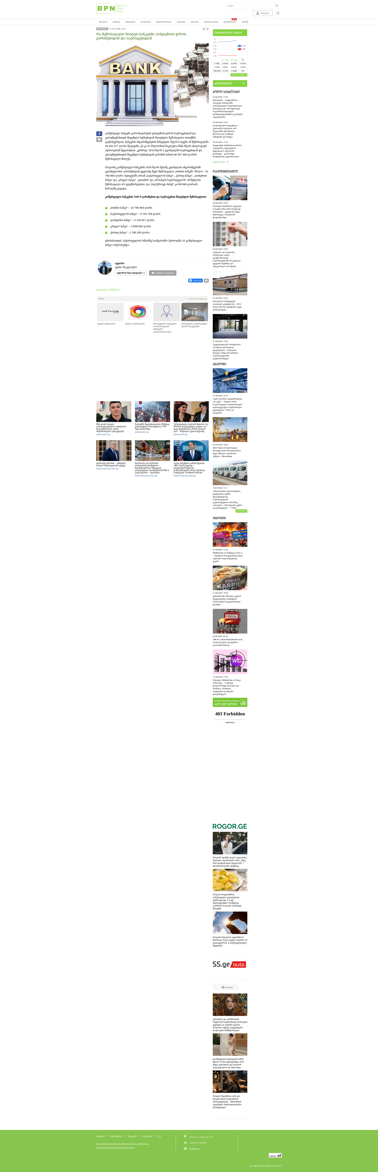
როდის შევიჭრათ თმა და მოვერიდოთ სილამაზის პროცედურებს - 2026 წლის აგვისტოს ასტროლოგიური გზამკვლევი (227, 1102)
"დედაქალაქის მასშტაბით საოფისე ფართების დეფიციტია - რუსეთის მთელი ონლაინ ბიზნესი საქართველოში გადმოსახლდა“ (227, 351)
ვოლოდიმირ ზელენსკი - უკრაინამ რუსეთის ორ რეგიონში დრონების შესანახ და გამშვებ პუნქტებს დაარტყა (226, 131)
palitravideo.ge (103, 434)
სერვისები (147, 1136)
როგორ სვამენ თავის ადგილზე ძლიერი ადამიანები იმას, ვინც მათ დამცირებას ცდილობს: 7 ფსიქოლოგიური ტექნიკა (229, 861)
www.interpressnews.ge (107, 468)
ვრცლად (240, 511)
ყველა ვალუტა (238, 75)
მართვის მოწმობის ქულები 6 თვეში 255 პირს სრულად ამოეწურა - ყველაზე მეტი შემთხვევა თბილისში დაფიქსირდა (227, 212)
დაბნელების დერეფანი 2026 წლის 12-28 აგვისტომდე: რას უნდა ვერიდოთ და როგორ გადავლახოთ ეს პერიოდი (228, 1063)
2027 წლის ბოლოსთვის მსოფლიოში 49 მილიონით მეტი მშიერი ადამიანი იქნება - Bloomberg (227, 452)
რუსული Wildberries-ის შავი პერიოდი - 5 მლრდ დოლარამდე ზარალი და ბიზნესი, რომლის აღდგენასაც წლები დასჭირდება (227, 687)
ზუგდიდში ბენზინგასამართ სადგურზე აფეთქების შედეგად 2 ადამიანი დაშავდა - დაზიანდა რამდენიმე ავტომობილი (227, 151)
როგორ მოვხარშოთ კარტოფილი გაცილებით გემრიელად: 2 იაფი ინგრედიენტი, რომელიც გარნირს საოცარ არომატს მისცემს (227, 901)
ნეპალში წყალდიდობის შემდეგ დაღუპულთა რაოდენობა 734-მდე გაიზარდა (152, 426)
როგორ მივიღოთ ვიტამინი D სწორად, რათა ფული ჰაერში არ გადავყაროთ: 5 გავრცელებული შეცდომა (230, 941)
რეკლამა (132, 1136)
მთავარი (101, 1136)
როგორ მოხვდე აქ (198, 299)
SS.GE (101, 299)
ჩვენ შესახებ (116, 1136)
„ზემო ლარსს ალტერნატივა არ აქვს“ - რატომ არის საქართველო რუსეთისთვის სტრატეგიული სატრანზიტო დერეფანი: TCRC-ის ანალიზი (227, 406)
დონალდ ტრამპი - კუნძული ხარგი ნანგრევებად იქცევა (111, 464)
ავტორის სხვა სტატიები (129, 273)
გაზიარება (197, 280)
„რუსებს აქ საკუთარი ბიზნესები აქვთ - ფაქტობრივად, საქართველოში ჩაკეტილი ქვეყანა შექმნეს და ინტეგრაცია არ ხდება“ (227, 259)
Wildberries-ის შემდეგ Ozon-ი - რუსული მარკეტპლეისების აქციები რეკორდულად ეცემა (228, 557)
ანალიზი (219, 364)
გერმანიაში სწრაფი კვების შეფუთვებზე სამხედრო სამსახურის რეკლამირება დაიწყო (227, 600)
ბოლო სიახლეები (226, 92)
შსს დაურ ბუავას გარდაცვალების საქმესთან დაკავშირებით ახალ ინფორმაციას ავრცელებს (111, 427)
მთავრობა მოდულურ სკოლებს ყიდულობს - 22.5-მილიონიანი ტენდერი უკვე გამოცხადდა (227, 305)
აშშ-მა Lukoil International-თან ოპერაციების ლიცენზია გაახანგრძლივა (227, 642)
